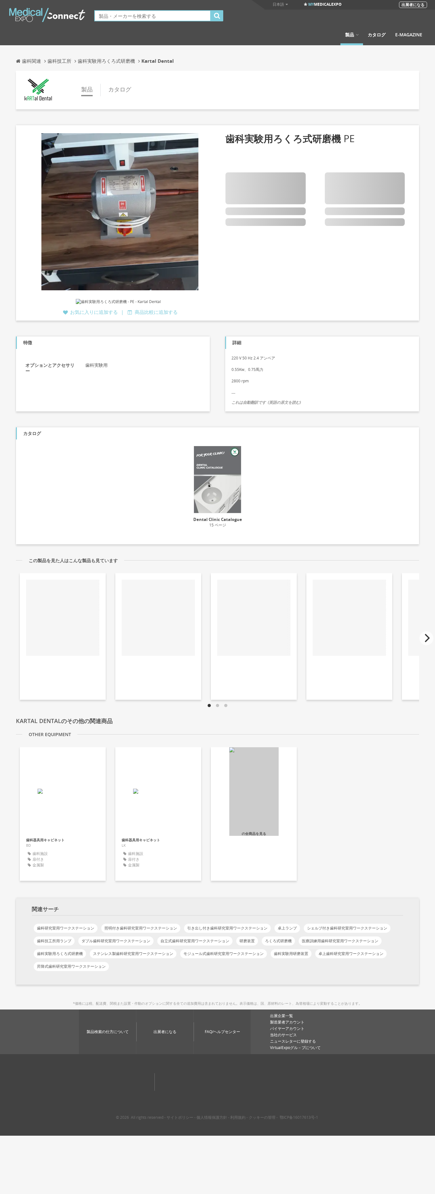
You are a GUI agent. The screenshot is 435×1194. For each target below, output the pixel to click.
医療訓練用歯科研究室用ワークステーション (340, 941)
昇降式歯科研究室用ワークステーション (71, 966)
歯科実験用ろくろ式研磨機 (60, 953)
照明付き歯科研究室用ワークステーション (140, 928)
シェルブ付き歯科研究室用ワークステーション (347, 928)
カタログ (377, 35)
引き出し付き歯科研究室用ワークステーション (227, 928)
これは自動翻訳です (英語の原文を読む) (266, 402)
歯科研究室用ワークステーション (65, 928)
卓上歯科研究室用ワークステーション (350, 953)
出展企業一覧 (281, 1015)
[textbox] (152, 15)
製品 (349, 35)
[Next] (426, 638)
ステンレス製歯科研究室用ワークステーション (133, 953)
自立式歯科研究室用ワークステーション (194, 941)
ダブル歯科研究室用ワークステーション (116, 941)
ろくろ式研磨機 (278, 941)
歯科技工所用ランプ (54, 941)
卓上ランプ (287, 928)
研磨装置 (247, 941)
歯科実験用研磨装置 (291, 953)
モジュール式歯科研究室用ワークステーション (223, 953)
